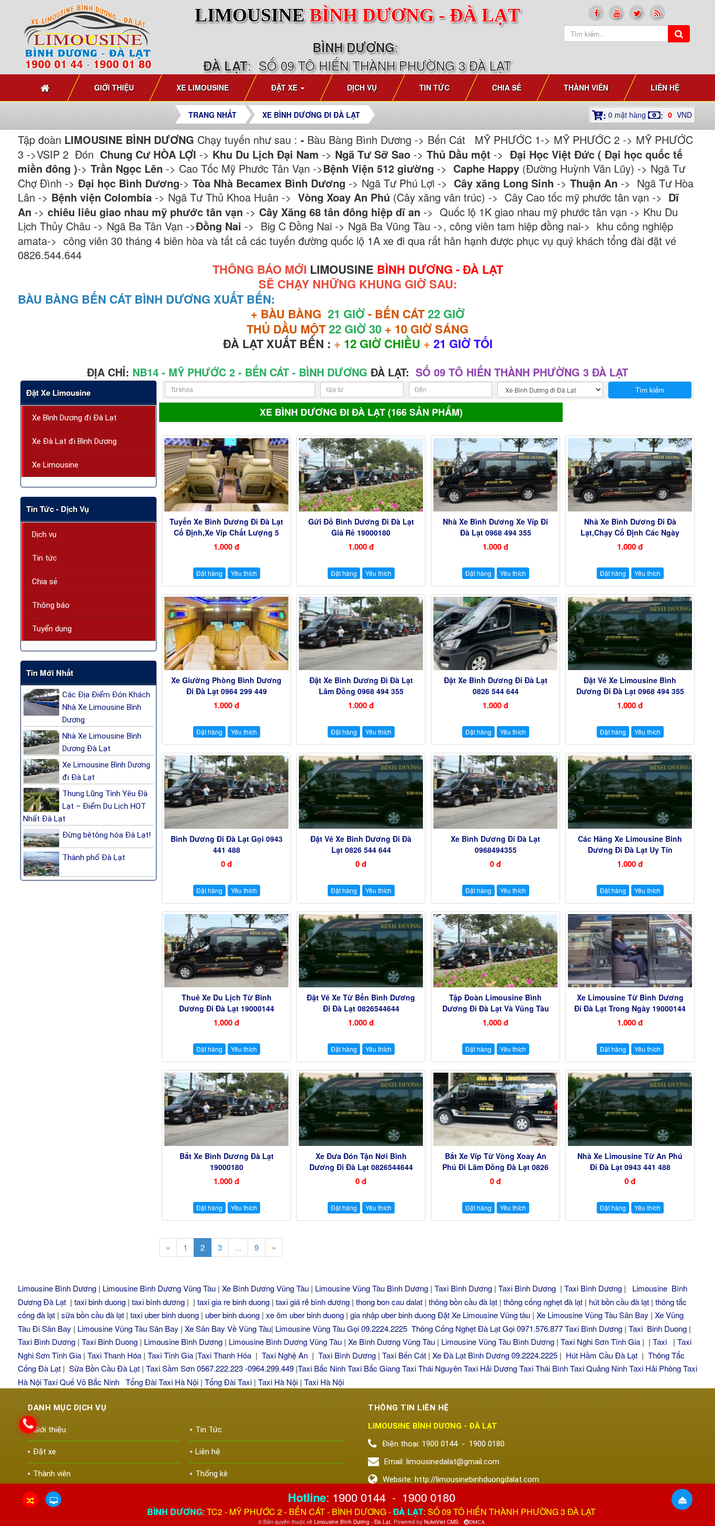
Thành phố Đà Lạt (93, 857)
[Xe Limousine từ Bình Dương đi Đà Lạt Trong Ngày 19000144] (630, 950)
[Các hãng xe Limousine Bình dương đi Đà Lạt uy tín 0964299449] (630, 792)
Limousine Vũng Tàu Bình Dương (371, 1288)
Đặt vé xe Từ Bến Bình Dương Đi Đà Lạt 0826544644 (361, 1002)
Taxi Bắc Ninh (321, 1368)
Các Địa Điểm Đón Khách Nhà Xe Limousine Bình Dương (106, 707)
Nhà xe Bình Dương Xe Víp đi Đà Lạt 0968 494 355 (495, 527)
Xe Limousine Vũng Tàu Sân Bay (593, 1314)
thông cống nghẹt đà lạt (544, 1301)
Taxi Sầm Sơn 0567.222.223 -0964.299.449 (220, 1368)
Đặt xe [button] (285, 87)
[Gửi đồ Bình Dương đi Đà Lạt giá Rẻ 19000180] (361, 474)
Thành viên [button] (586, 87)
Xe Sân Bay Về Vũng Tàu (228, 1328)
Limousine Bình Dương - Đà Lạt (352, 1521)
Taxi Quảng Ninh (598, 1368)
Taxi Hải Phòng (655, 1368)
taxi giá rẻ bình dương (312, 1301)
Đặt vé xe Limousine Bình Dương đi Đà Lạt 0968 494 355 (630, 685)
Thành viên (52, 1473)
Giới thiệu (49, 1429)
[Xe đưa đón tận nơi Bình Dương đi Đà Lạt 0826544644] (361, 1109)
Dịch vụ (44, 534)
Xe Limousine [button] (202, 87)
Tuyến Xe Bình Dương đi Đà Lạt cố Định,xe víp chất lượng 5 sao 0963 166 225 (226, 532)
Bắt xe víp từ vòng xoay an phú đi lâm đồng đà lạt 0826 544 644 (495, 1167)
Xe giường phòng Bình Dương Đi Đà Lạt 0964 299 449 (226, 685)
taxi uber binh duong (164, 1314)
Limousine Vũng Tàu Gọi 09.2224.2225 (341, 1328)
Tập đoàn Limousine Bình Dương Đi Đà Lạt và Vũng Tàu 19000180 (495, 1008)
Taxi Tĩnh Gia (169, 1355)
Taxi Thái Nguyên (432, 1368)
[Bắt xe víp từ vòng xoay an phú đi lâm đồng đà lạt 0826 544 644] (495, 1109)
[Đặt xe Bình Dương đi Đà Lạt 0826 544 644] (495, 633)
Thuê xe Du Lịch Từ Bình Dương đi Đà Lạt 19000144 (226, 1002)
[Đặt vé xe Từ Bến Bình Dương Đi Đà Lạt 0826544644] (361, 950)
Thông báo (51, 605)
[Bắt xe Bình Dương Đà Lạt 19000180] (226, 1109)
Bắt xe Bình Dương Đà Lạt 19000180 (227, 1161)
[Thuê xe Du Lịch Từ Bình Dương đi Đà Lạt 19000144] (226, 950)
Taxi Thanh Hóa (114, 1355)
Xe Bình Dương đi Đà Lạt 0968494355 (495, 844)
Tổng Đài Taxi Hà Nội (162, 1381)
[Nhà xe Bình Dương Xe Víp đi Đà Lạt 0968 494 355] (495, 474)
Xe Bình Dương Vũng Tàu (266, 1288)
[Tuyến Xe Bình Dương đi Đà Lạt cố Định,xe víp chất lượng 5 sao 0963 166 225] (226, 474)
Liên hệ (207, 1451)
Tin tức (44, 558)
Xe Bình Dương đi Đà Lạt (74, 417)
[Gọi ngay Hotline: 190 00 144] (28, 1425)
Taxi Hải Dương (490, 1368)
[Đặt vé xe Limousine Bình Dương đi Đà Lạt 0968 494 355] (630, 633)
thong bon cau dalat (390, 1301)
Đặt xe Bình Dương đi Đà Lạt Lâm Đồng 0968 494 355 (361, 685)
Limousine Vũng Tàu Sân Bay (126, 1328)
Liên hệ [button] (665, 87)
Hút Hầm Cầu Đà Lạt (603, 1355)
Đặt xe (44, 1451)
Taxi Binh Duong (658, 1328)
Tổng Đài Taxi (229, 1381)
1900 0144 (359, 1497)
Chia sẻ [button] (506, 87)
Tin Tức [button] (434, 87)
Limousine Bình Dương (57, 1288)
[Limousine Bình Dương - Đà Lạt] (88, 35)
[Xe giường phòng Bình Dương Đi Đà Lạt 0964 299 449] (226, 633)
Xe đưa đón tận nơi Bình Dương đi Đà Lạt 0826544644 (361, 1161)
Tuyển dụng (52, 628)
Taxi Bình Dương (463, 1288)
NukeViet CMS (441, 1521)
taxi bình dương (158, 1301)
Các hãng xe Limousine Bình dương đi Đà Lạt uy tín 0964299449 (630, 849)
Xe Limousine (55, 465)
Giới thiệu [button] (114, 87)
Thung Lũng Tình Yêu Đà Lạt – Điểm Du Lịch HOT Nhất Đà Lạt (85, 806)
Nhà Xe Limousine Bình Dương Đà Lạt (101, 742)
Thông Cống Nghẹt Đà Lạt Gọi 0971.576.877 (487, 1328)
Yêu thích (244, 573)
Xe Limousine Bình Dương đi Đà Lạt (106, 771)
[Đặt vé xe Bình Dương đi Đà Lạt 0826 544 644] (361, 792)
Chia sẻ (45, 581)
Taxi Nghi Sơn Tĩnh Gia (600, 1341)
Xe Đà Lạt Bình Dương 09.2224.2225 (494, 1355)
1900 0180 (428, 1497)
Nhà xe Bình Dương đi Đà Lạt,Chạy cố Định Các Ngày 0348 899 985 (629, 532)
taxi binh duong (100, 1301)
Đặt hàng (209, 573)
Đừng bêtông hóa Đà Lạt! (106, 835)
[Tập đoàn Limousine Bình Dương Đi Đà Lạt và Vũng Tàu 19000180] (495, 950)
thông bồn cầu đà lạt (462, 1301)
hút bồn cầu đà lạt (620, 1301)
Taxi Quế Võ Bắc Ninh (81, 1381)
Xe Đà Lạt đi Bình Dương (74, 441)
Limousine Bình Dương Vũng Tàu (160, 1288)
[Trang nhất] (46, 87)
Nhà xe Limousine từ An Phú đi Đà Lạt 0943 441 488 (630, 1161)
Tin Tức (208, 1429)
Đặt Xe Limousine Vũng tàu (484, 1314)
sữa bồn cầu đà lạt (92, 1314)
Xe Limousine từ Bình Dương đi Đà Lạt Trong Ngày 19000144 (630, 1002)
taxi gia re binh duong (233, 1301)
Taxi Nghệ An (285, 1355)
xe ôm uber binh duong (305, 1314)
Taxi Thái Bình (543, 1368)
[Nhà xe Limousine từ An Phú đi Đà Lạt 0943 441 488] (630, 1109)
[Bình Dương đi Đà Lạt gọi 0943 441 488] (226, 792)
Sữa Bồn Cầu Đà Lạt (104, 1368)
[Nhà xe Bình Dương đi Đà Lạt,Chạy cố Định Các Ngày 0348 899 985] (630, 474)
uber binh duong (232, 1314)
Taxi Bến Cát (404, 1355)
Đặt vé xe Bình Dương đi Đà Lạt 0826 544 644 (360, 844)
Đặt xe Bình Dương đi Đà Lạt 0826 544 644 (496, 685)
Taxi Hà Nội (278, 1381)
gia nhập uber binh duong (392, 1314)
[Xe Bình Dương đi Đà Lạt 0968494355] (495, 792)
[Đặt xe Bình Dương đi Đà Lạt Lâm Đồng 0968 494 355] (361, 633)
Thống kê (211, 1473)
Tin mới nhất (49, 672)
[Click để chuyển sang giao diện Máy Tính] (53, 1499)
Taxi (661, 1341)
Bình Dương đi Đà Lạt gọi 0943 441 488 (227, 844)
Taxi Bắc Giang (374, 1368)
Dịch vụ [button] (362, 87)
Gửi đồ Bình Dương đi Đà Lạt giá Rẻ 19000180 (361, 527)
